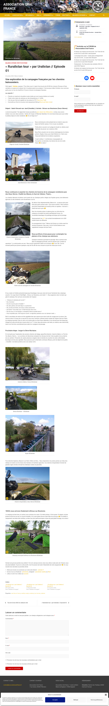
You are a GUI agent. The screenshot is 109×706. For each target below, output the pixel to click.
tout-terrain (37, 593)
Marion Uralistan (19, 76)
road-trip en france (16, 593)
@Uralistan (25, 572)
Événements (48, 15)
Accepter (55, 700)
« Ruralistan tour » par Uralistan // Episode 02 (54, 602)
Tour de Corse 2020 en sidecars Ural (17, 602)
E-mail (7, 645)
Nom (7, 638)
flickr (49, 572)
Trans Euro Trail (41, 100)
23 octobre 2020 (9, 76)
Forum (58, 15)
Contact (92, 15)
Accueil (7, 15)
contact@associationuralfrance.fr (12, 685)
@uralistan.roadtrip (40, 572)
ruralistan (31, 593)
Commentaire (9, 618)
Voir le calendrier (78, 37)
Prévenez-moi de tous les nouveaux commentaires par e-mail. (24, 660)
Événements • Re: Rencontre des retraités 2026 (87, 64)
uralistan (43, 593)
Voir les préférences (97, 700)
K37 (44, 218)
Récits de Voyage (22, 63)
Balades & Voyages (79, 15)
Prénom (76, 89)
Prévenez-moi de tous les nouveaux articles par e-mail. (22, 664)
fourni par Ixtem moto (46, 102)
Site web (7, 653)
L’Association (17, 15)
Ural (38, 15)
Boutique (65, 15)
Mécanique (29, 15)
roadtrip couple (25, 593)
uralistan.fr (41, 570)
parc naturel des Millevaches (45, 112)
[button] (106, 695)
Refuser (76, 700)
